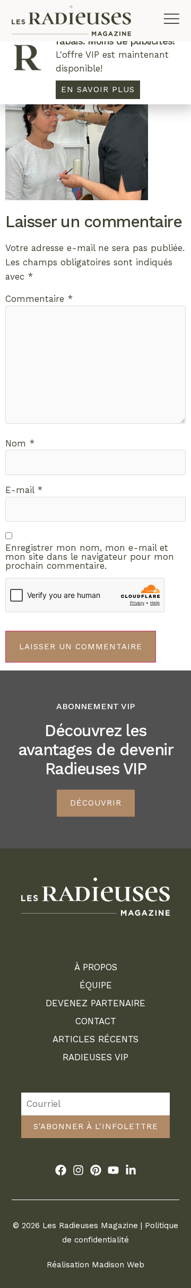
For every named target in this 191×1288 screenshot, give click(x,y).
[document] (95, 644)
